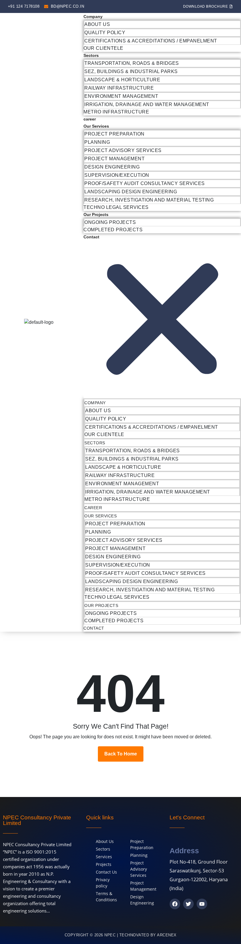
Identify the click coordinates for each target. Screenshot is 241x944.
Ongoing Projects (110, 222)
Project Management (114, 158)
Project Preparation (114, 133)
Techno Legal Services (116, 207)
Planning (97, 142)
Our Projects (95, 214)
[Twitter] (188, 904)
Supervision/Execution (116, 175)
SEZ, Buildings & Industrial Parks (131, 71)
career (89, 119)
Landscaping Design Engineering (130, 191)
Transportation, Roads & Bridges (131, 63)
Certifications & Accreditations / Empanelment (150, 40)
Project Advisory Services (123, 150)
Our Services (96, 126)
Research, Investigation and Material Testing (149, 199)
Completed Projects (113, 229)
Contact (91, 237)
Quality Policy (104, 32)
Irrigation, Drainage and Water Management (146, 104)
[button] (162, 319)
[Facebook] (175, 904)
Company (93, 16)
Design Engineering (112, 166)
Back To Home (120, 753)
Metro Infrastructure (116, 111)
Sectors (91, 55)
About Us (97, 24)
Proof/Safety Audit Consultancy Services (144, 183)
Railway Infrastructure (119, 87)
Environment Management (121, 96)
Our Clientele (103, 48)
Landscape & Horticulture (122, 79)
